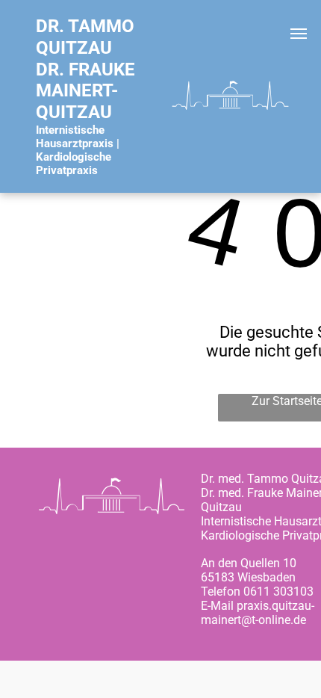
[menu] (299, 34)
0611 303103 (278, 591)
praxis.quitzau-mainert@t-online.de (257, 613)
